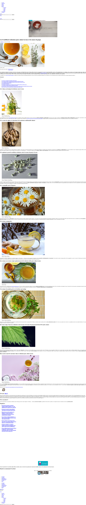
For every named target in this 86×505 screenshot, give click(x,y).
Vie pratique (3, 11)
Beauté (3, 6)
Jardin (2, 4)
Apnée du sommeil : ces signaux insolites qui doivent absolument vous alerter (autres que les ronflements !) (8, 425)
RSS (2, 481)
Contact (3, 480)
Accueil (3, 2)
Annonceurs (3, 478)
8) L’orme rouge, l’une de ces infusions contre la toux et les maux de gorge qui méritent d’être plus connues (17, 86)
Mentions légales (4, 485)
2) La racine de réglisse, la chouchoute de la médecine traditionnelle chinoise (12, 81)
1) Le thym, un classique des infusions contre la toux (9, 80)
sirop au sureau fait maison (10, 75)
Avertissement (4, 479)
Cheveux (5, 7)
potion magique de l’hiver (12, 117)
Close (1, 491)
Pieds (4, 10)
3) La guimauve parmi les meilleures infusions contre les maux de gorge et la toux (13, 82)
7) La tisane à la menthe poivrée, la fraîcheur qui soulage (10, 85)
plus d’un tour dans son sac (15, 286)
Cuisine (3, 495)
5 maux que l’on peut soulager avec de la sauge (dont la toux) (14, 387)
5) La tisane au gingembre (5, 83)
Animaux (3, 12)
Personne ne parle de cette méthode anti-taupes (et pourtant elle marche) (8, 410)
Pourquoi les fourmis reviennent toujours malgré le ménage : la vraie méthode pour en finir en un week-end (9, 406)
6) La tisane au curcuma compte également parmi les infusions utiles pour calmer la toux (14, 84)
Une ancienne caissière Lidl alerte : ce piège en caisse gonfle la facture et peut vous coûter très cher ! (9, 417)
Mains (4, 9)
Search (13, 14)
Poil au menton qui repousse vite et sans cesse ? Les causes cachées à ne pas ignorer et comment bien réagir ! (9, 421)
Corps (4, 499)
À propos (3, 476)
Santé (2, 5)
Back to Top (1, 489)
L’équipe (3, 477)
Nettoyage (3, 3)
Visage (5, 8)
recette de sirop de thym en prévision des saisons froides (34, 118)
